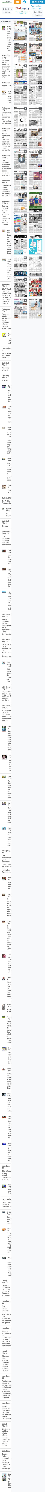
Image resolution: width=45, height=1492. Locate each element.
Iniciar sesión (37, 15)
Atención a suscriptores (36, 7)
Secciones (8, 9)
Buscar (7, 12)
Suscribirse (38, 12)
